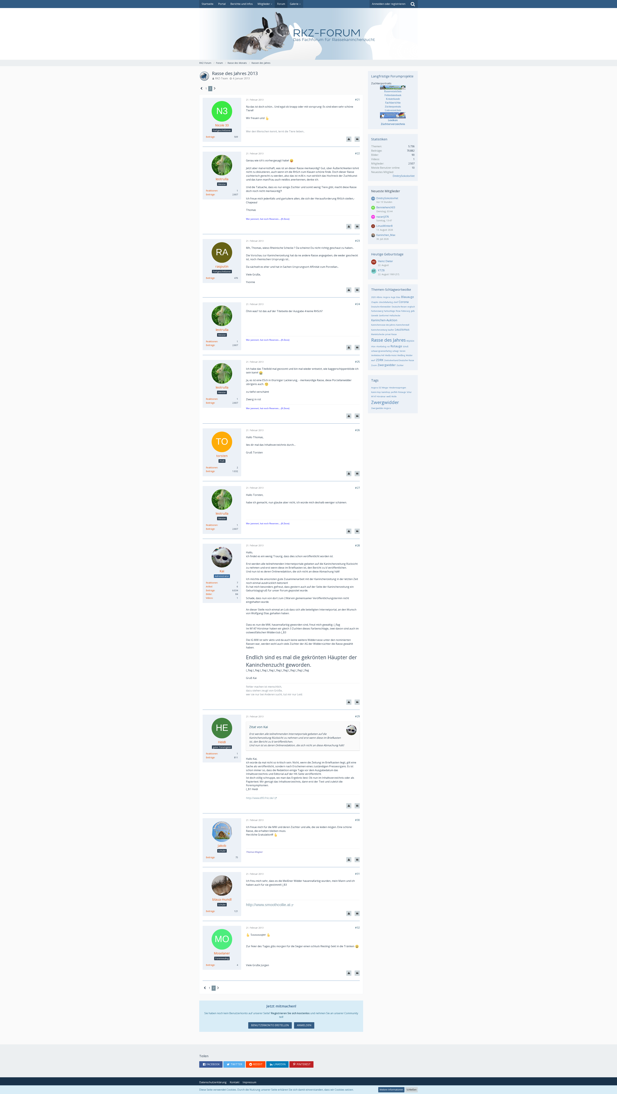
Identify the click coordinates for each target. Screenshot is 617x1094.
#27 (357, 488)
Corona (404, 302)
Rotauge (396, 346)
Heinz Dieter (385, 261)
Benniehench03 (385, 207)
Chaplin (374, 302)
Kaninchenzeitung (379, 329)
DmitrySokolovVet (404, 176)
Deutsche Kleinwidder (381, 306)
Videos (209, 597)
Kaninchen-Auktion (384, 320)
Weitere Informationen (391, 1089)
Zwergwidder (387, 365)
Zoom (374, 365)
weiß (388, 396)
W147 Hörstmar (378, 396)
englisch (411, 306)
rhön (373, 346)
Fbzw (398, 311)
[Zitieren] (357, 139)
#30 (357, 820)
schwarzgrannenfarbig (381, 351)
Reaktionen (212, 190)
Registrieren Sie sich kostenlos (290, 1013)
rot (388, 346)
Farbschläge (389, 311)
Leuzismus (402, 329)
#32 (357, 927)
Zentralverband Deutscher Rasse (399, 360)
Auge (393, 297)
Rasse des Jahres (388, 340)
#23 (357, 241)
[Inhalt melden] (348, 139)
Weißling (401, 355)
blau (398, 297)
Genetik (374, 315)
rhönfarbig (381, 346)
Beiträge (210, 136)
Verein (402, 351)
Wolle (394, 396)
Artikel (209, 586)
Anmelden (304, 1025)
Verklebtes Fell (377, 355)
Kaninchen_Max (385, 235)
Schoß (405, 346)
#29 (357, 716)
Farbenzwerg (377, 311)
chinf (395, 302)
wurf (373, 360)
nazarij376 (382, 216)
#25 (357, 361)
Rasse (394, 334)
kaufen (391, 329)
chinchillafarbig (386, 302)
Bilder (209, 594)
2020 (373, 297)
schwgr (395, 351)
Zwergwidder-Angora (381, 408)
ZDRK (379, 360)
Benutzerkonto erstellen (270, 1025)
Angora (386, 297)
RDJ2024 (410, 341)
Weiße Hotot (391, 355)
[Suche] (413, 4)
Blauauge (407, 297)
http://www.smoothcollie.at (268, 905)
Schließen (411, 1089)
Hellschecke (394, 315)
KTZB (381, 270)
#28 (357, 545)
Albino (379, 297)
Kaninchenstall (402, 324)
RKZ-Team (221, 78)
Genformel (384, 315)
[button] (211, 1064)
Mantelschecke (378, 334)
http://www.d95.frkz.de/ (260, 798)
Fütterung (405, 311)
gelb (413, 311)
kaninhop (386, 392)
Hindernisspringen (397, 387)
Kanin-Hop (376, 392)
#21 (357, 99)
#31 (357, 874)
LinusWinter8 (384, 226)
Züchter (400, 365)
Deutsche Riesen (399, 306)
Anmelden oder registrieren (388, 4)
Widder (409, 355)
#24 (357, 304)
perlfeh (394, 392)
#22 (357, 153)
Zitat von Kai (258, 727)
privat (388, 334)
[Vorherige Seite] (201, 88)
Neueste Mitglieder (385, 191)
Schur (409, 392)
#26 (357, 430)
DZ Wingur (383, 387)
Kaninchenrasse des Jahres (383, 324)
